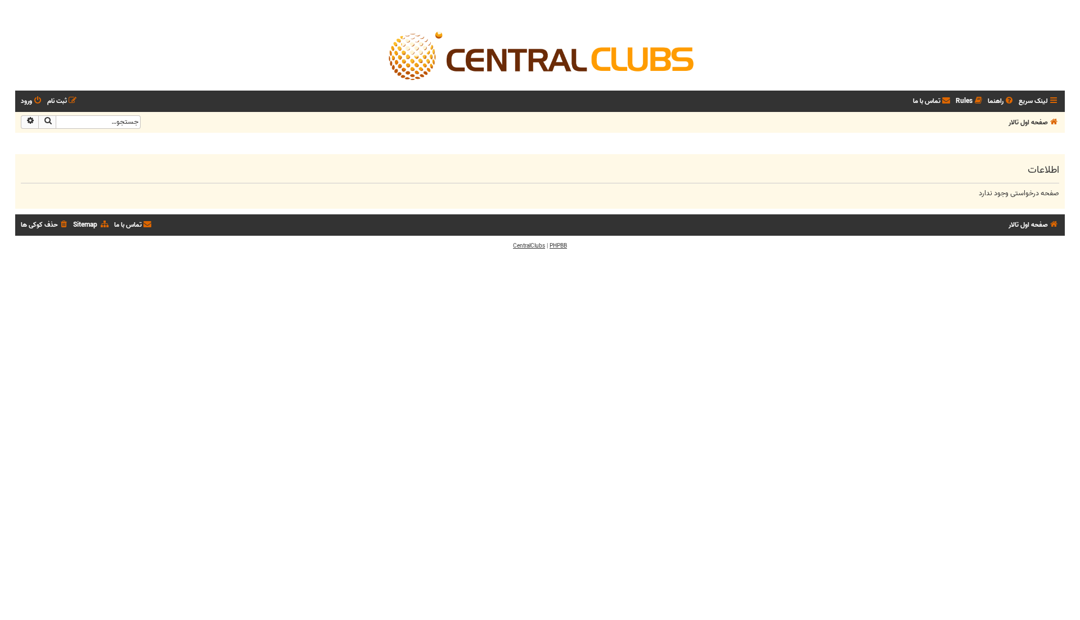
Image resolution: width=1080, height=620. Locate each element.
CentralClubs (529, 245)
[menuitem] (1001, 101)
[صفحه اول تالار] (540, 55)
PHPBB (558, 245)
